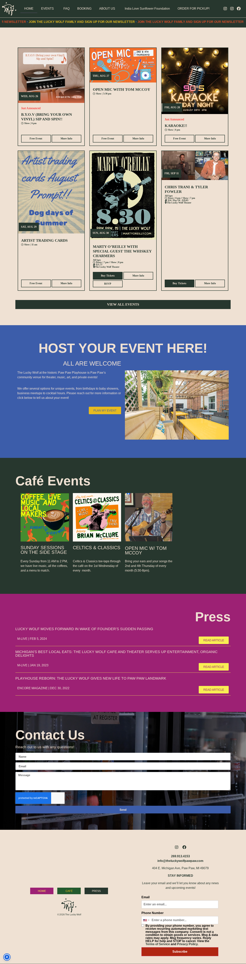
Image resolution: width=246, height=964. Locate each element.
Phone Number (152, 913)
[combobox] (146, 920)
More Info (66, 138)
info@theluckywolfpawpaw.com (180, 860)
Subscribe (179, 951)
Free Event (36, 138)
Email (145, 897)
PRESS (96, 890)
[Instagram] (225, 8)
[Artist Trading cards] (51, 192)
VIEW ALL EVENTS (123, 304)
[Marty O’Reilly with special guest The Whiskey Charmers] (123, 195)
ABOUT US (107, 8)
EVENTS (47, 8)
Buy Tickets (108, 275)
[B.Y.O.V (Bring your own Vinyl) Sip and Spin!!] (51, 75)
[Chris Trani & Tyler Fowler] (195, 165)
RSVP (107, 283)
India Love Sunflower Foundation (147, 8)
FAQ (66, 8)
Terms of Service (157, 944)
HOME (28, 8)
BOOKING (84, 8)
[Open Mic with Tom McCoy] (123, 65)
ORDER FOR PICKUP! (193, 8)
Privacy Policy (187, 944)
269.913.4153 (180, 856)
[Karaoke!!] (195, 81)
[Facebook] (239, 8)
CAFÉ (69, 890)
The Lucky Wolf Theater (107, 267)
